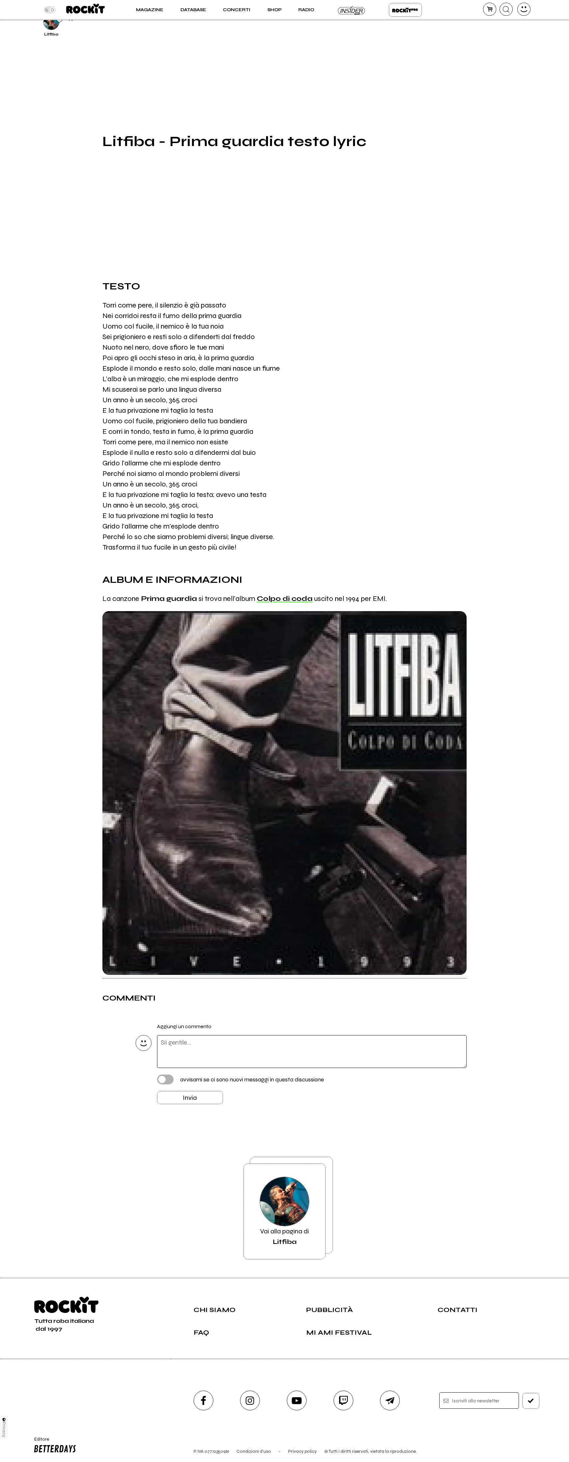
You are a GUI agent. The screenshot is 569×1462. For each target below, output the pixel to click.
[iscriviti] (530, 1401)
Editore (38, 1442)
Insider (351, 9)
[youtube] (297, 1400)
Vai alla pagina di (284, 1236)
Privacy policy (302, 1451)
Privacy (4, 1429)
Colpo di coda (284, 598)
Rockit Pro (405, 10)
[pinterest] (483, 21)
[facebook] (203, 1400)
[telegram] (390, 1400)
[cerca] (506, 9)
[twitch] (343, 1400)
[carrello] (489, 9)
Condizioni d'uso (253, 1451)
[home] (85, 10)
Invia (190, 1098)
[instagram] (250, 1400)
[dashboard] (523, 9)
